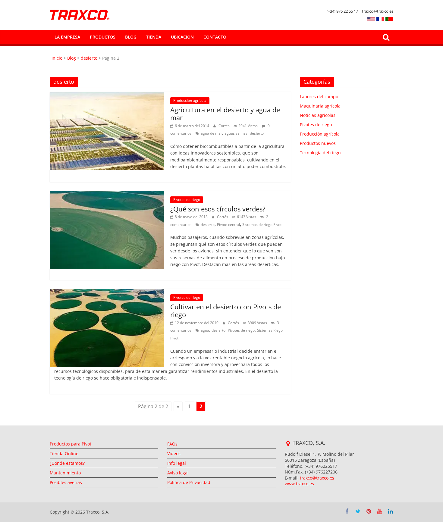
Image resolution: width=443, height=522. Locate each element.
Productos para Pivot (70, 444)
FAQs (172, 444)
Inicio (58, 58)
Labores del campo (319, 96)
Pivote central (228, 224)
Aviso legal (178, 473)
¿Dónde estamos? (67, 463)
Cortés (224, 125)
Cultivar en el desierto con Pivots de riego (225, 310)
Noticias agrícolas (317, 115)
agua (205, 330)
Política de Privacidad (188, 482)
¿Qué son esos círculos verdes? (217, 208)
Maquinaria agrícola (320, 106)
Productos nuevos (318, 143)
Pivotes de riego (186, 199)
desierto (89, 58)
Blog (131, 37)
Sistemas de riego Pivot (261, 224)
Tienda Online (64, 453)
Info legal (176, 463)
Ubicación (182, 37)
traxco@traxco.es (317, 478)
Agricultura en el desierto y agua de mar (225, 113)
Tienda (153, 37)
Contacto (214, 37)
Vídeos (174, 453)
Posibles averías (66, 482)
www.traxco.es (299, 483)
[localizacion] (288, 444)
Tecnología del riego (320, 152)
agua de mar (211, 133)
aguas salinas (236, 133)
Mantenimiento (65, 473)
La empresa (67, 37)
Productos (102, 37)
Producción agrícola (189, 100)
